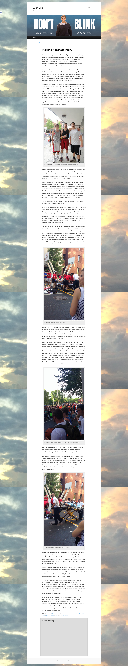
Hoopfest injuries (75, 613)
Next (93, 42)
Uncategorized (55, 613)
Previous (88, 42)
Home (34, 37)
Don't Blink (38, 7)
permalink (65, 615)
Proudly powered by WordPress (64, 660)
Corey (64, 613)
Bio (38, 37)
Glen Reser (69, 613)
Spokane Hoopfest (50, 615)
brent (56, 615)
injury (80, 613)
